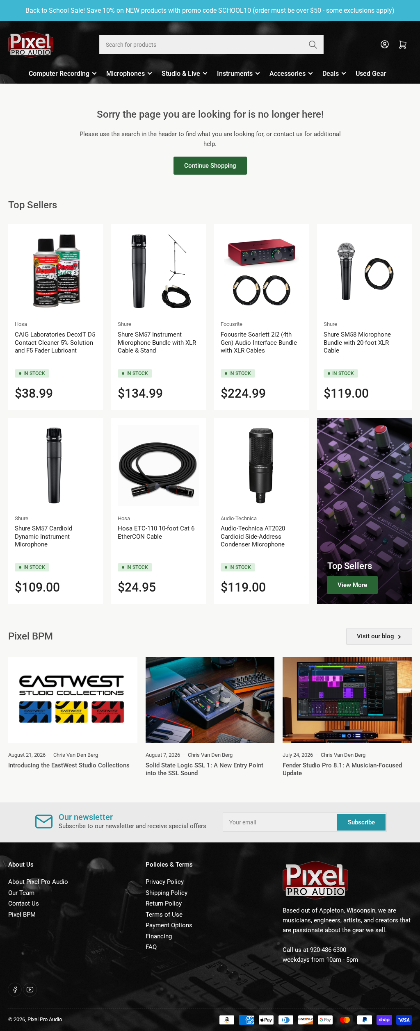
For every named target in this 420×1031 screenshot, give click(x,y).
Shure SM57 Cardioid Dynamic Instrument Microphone (43, 536)
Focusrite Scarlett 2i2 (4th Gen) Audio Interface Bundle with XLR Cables (259, 342)
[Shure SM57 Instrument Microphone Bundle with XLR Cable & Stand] (158, 271)
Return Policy (164, 903)
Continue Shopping (210, 165)
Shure (124, 324)
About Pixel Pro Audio (38, 881)
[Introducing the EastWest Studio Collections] (72, 700)
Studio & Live (181, 73)
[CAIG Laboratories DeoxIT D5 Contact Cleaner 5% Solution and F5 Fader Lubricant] (55, 271)
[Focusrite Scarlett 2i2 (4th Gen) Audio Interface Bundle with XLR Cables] (261, 271)
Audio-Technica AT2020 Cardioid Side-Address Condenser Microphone (253, 536)
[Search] (313, 44)
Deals (330, 73)
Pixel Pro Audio (44, 1019)
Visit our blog (375, 636)
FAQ (151, 947)
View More (352, 585)
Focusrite (231, 324)
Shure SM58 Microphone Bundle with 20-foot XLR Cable (357, 342)
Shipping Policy (166, 893)
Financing (159, 936)
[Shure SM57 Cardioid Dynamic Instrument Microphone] (55, 465)
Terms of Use (164, 914)
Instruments (235, 73)
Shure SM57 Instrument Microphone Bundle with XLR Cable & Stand (157, 342)
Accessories (287, 73)
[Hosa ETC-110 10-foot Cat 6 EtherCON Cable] (158, 465)
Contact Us (23, 903)
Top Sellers (349, 566)
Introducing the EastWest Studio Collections (69, 765)
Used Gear (371, 73)
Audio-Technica (239, 518)
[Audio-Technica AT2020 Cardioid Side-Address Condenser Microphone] (261, 465)
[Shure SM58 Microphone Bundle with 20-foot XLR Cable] (364, 271)
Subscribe (361, 822)
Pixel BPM (22, 914)
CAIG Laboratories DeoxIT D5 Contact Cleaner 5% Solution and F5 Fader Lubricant (55, 342)
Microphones (125, 73)
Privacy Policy (165, 881)
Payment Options (169, 925)
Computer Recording (59, 73)
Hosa (21, 324)
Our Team (21, 893)
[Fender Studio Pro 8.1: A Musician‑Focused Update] (347, 700)
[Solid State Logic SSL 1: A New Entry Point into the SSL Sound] (210, 700)
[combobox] (211, 44)
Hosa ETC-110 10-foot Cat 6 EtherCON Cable (156, 532)
